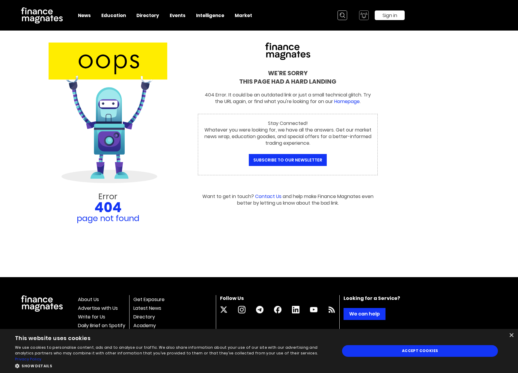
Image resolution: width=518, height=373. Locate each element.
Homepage (347, 101)
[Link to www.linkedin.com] (295, 309)
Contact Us (268, 196)
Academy (144, 325)
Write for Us (91, 316)
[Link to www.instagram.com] (242, 309)
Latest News (147, 308)
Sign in (390, 15)
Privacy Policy (28, 359)
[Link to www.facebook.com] (277, 309)
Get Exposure (149, 299)
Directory (144, 316)
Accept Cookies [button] (420, 350)
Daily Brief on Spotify (101, 325)
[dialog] (259, 351)
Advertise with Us (98, 308)
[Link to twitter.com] (224, 309)
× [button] (511, 335)
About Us (88, 299)
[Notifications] (364, 15)
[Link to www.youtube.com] (313, 309)
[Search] (342, 15)
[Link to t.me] (259, 309)
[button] (172, 365)
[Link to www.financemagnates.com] (331, 309)
